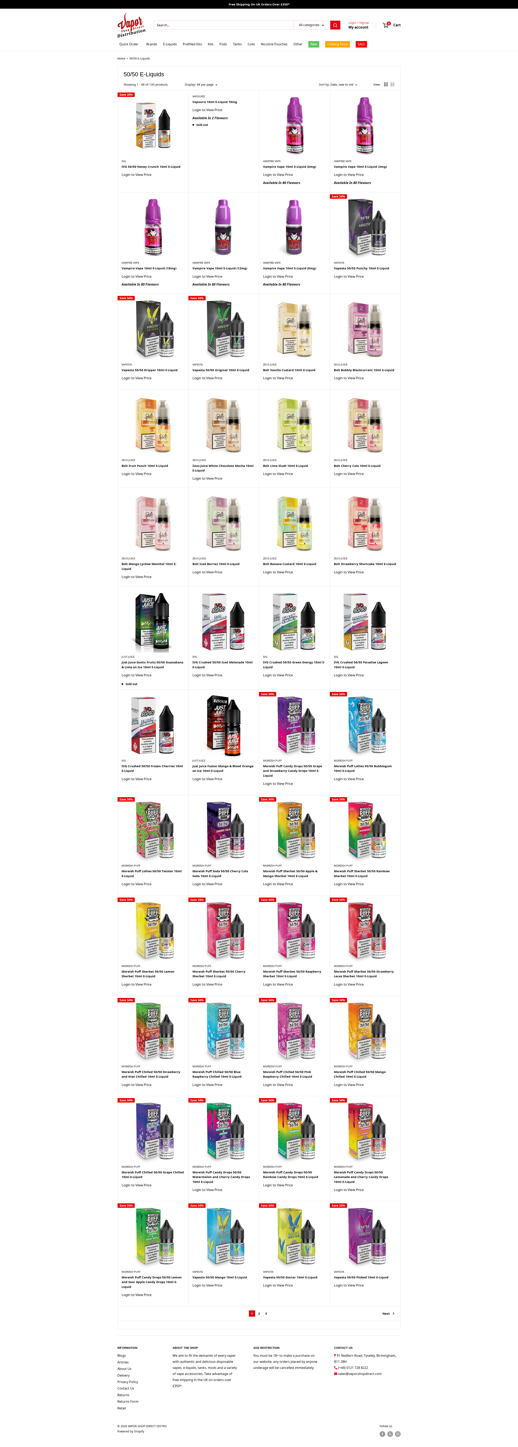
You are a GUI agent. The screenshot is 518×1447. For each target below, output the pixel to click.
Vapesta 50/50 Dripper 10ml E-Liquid (150, 370)
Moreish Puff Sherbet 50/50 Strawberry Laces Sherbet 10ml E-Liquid (364, 973)
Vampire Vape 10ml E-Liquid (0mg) (289, 268)
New (313, 44)
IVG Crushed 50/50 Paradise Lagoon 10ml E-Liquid (361, 664)
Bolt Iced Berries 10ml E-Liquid (216, 564)
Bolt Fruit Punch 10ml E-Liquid (145, 466)
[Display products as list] (392, 84)
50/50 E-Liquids (139, 58)
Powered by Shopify (130, 1431)
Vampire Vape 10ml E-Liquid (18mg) (149, 268)
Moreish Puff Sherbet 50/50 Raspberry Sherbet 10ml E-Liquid (292, 973)
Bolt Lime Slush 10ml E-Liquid (285, 466)
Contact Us (125, 1388)
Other (298, 44)
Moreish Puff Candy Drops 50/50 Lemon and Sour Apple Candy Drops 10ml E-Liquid (152, 1282)
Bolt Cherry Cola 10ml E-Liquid (357, 466)
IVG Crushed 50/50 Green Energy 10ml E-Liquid (294, 664)
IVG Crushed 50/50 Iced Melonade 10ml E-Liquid (222, 664)
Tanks (237, 44)
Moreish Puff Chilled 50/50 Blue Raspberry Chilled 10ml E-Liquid (217, 1074)
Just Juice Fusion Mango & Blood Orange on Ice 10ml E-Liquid (223, 768)
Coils (251, 44)
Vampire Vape (272, 161)
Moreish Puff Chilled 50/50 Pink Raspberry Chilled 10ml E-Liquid (287, 1074)
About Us (124, 1368)
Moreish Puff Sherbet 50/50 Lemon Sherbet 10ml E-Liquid (148, 973)
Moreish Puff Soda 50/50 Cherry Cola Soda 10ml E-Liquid (220, 873)
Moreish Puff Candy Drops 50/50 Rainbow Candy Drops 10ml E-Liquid (290, 1174)
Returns (123, 1395)
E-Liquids (170, 44)
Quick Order (128, 44)
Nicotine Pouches (274, 44)
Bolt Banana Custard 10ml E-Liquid (289, 564)
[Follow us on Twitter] (390, 1434)
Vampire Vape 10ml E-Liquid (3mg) (360, 167)
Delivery (123, 1375)
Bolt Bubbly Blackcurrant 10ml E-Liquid (364, 370)
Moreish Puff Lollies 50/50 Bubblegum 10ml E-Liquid (363, 768)
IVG (124, 161)
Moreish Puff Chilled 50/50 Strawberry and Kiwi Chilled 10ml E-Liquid (151, 1074)
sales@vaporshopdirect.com (360, 1374)
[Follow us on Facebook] (382, 1434)
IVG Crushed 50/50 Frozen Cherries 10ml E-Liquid (152, 768)
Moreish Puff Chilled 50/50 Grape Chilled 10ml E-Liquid (153, 1174)
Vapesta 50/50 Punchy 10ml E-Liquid (361, 268)
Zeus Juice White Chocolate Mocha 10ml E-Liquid (223, 468)
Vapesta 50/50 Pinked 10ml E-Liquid (361, 1277)
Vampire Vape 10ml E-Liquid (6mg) (289, 167)
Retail (121, 1408)
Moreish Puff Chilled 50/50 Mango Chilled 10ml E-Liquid (360, 1074)
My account (358, 27)
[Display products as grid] (386, 84)
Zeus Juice (270, 364)
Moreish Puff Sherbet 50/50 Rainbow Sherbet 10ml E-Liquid (362, 873)
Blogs (121, 1355)
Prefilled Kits (192, 44)
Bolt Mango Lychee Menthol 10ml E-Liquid (149, 566)
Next (386, 1313)
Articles (123, 1362)
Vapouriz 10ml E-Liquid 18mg (214, 102)
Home (121, 58)
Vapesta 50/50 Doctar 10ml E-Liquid (290, 1277)
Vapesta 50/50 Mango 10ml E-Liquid (219, 1277)
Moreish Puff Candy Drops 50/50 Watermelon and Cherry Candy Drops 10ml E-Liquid (221, 1177)
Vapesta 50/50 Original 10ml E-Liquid (220, 370)
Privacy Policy (127, 1382)
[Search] (335, 25)
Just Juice (128, 657)
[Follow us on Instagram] (398, 1434)
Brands (151, 44)
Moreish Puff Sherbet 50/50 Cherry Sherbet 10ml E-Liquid (218, 973)
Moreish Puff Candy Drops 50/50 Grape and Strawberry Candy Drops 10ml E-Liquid (292, 771)
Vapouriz (198, 96)
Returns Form (127, 1401)
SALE (361, 44)
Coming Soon (337, 44)
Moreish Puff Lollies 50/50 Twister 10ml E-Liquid (152, 873)
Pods (223, 44)
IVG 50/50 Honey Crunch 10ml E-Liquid (151, 167)
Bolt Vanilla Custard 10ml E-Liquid (289, 370)
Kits (210, 44)
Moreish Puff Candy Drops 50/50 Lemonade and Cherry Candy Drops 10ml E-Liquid (361, 1177)
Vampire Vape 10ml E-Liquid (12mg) (219, 268)
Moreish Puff (272, 760)
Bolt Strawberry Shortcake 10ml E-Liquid (365, 564)
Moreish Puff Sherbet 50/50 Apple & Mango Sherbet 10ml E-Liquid (290, 873)
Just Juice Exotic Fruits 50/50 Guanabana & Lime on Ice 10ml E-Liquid (152, 664)
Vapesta (339, 263)
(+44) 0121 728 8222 (353, 1367)
